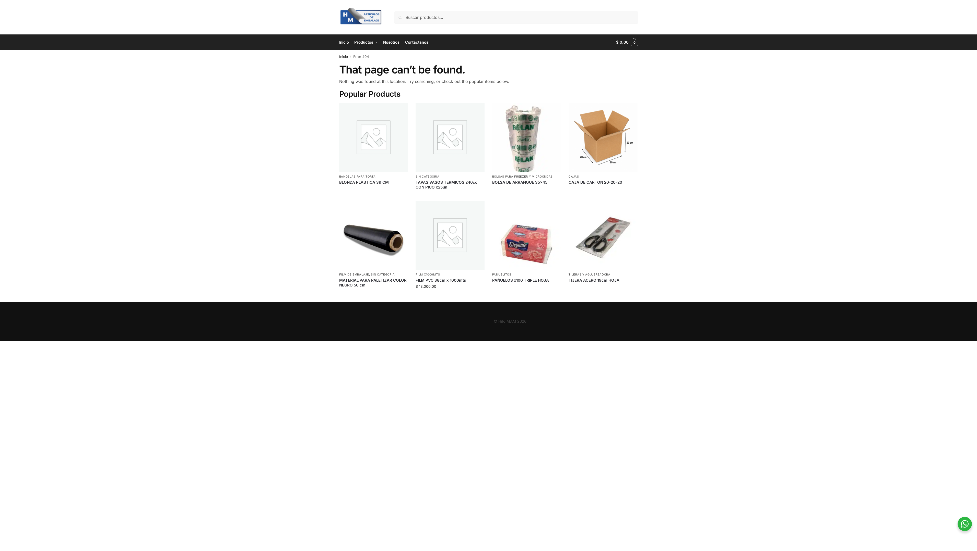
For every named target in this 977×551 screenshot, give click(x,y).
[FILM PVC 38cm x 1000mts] (450, 235)
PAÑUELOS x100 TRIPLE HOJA (520, 280)
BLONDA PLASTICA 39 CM (364, 182)
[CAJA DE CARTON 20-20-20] (603, 137)
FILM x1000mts (428, 274)
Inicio (343, 57)
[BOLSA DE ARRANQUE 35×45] (526, 137)
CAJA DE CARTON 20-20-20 (595, 182)
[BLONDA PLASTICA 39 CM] (373, 137)
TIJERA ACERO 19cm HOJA (594, 280)
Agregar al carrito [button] (450, 297)
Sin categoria (427, 176)
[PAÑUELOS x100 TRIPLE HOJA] (526, 235)
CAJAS (574, 176)
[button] (627, 42)
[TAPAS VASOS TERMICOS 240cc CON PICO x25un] (450, 137)
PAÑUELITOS (501, 274)
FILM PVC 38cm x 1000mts (441, 280)
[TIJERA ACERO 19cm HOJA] (603, 235)
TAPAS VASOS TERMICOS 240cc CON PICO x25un (446, 185)
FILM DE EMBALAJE (354, 274)
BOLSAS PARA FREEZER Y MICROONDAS (522, 176)
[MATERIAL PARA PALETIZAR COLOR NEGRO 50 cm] (373, 235)
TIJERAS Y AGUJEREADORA (589, 274)
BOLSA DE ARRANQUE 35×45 (519, 182)
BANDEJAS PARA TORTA (357, 176)
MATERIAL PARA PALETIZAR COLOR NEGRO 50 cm (373, 283)
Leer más (374, 191)
